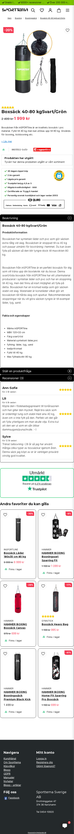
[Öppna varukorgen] (59, 10)
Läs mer (7, 141)
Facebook (13, 797)
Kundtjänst (10, 758)
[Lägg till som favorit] (41, 10)
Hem (9, 18)
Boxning (18, 18)
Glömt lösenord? (45, 766)
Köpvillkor (9, 766)
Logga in (41, 758)
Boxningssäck (31, 18)
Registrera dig (44, 762)
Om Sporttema (12, 762)
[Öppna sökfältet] (33, 10)
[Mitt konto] (50, 10)
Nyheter (8, 781)
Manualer (9, 777)
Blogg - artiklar (12, 785)
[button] (67, 30)
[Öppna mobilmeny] (67, 10)
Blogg (7, 769)
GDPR (7, 773)
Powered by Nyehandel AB (37, 832)
